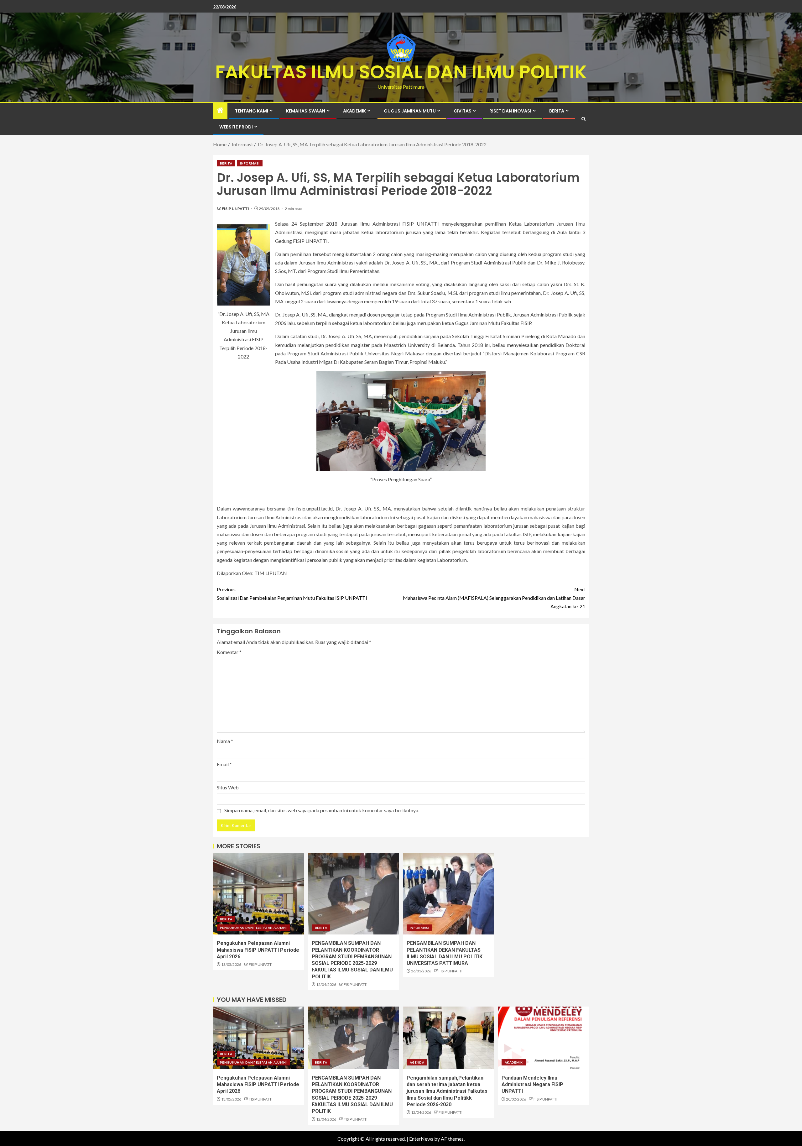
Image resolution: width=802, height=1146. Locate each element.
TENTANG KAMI (251, 111)
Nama (225, 741)
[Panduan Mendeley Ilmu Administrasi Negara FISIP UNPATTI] (543, 1038)
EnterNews (421, 1139)
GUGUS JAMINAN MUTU (410, 111)
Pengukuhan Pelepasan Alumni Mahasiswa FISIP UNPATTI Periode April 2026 (258, 950)
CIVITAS (462, 111)
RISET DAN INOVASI (510, 111)
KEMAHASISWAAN (305, 111)
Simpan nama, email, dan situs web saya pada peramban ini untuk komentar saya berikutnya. (321, 810)
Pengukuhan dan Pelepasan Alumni (253, 927)
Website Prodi (236, 127)
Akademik (514, 1062)
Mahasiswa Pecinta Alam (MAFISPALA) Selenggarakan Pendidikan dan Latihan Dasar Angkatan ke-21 (494, 597)
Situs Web (228, 787)
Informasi (249, 163)
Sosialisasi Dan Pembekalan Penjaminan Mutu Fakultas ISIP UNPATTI (292, 593)
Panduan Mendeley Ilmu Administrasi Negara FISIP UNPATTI (532, 1084)
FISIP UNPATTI (236, 208)
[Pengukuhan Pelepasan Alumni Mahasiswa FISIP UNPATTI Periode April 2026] (258, 893)
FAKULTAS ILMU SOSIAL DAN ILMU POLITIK (401, 72)
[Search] (583, 119)
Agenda (417, 1062)
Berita (556, 111)
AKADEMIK (354, 111)
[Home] (220, 110)
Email (224, 764)
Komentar (229, 652)
